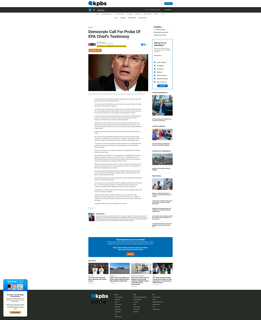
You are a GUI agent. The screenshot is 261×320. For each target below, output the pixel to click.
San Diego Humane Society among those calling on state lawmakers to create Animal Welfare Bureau (162, 280)
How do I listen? (137, 306)
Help (162, 14)
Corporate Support (156, 297)
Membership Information (157, 302)
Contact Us (136, 302)
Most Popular (156, 176)
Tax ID (153, 306)
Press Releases (118, 309)
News (97, 14)
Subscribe (162, 85)
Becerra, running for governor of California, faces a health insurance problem (162, 195)
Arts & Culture (119, 14)
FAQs (135, 304)
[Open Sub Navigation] (99, 14)
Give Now (168, 3)
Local (116, 17)
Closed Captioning (137, 299)
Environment (112, 275)
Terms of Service (118, 316)
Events (156, 14)
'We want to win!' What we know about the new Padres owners (97, 279)
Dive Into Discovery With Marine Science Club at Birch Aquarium (161, 144)
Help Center (136, 311)
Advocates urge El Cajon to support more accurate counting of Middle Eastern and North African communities (140, 281)
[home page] (97, 3)
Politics (154, 275)
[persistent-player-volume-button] (94, 9)
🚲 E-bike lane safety (159, 29)
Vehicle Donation (156, 309)
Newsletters (117, 299)
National (123, 17)
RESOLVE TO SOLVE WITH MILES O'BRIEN (161, 169)
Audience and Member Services (140, 297)
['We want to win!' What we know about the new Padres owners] (98, 268)
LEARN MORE (15, 312)
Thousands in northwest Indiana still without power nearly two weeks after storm (162, 202)
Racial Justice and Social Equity (137, 275)
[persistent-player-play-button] (90, 10)
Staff (116, 314)
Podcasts (138, 14)
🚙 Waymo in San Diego (160, 35)
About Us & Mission (119, 297)
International (132, 17)
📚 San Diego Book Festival (161, 32)
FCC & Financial (118, 304)
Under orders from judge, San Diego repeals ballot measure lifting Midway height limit (119, 279)
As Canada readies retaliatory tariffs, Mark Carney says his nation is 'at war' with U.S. (162, 217)
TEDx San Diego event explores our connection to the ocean (161, 119)
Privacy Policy (118, 311)
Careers (116, 302)
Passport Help (137, 309)
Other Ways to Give (156, 304)
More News (92, 261)
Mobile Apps (117, 306)
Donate (130, 254)
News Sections (142, 17)
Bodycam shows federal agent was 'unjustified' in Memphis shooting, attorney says (161, 210)
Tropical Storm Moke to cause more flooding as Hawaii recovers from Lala (162, 225)
